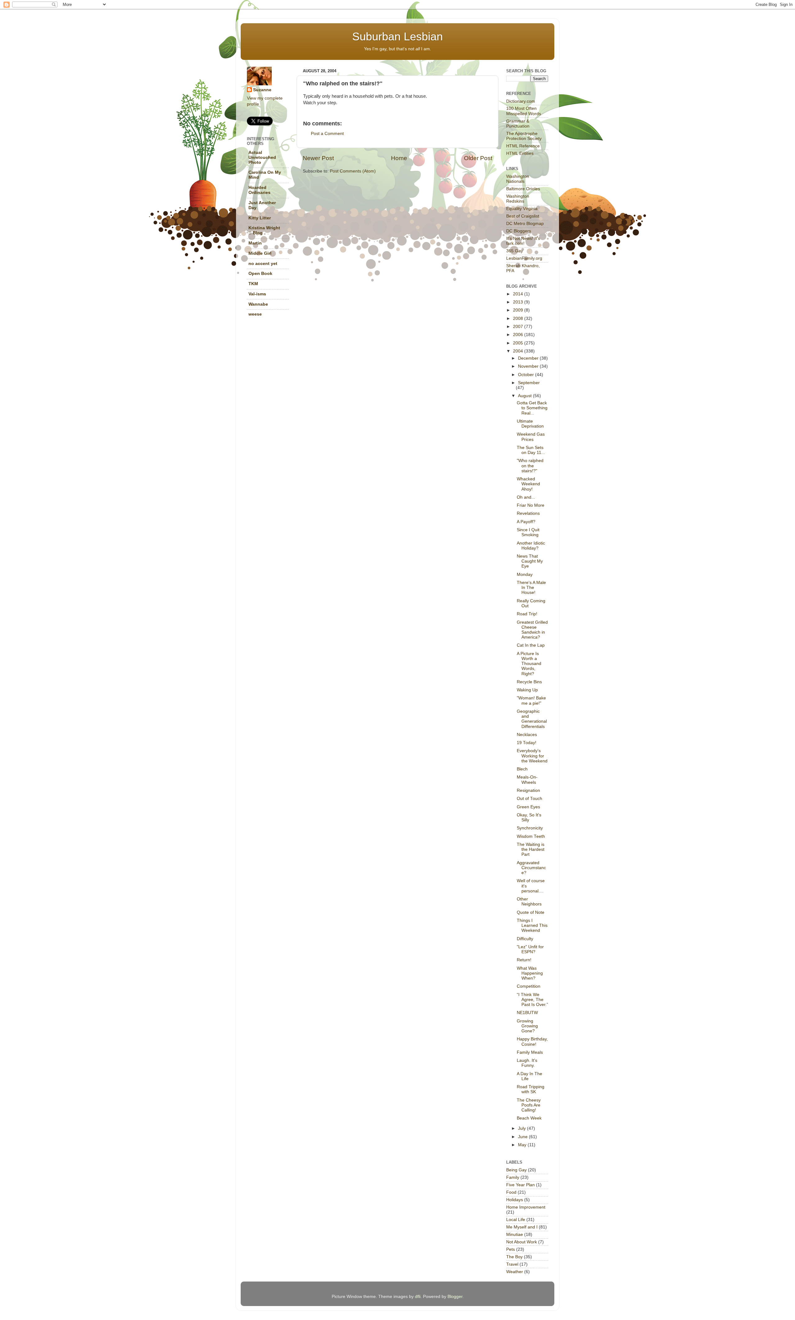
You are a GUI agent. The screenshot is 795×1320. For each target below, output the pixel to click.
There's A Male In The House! (531, 587)
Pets (510, 1249)
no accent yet (262, 263)
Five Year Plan (520, 1185)
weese (255, 314)
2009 (518, 310)
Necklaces (527, 734)
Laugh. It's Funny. (527, 1063)
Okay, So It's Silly (529, 817)
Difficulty (525, 938)
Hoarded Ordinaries (259, 190)
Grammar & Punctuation (517, 123)
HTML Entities (520, 153)
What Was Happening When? (530, 973)
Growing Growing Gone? (527, 1026)
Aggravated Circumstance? (531, 867)
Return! (524, 960)
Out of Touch (529, 798)
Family (512, 1177)
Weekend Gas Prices (531, 437)
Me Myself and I (522, 1227)
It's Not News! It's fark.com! (523, 241)
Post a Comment (327, 133)
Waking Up (527, 690)
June (523, 1136)
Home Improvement (525, 1207)
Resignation (528, 790)
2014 (518, 294)
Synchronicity (530, 828)
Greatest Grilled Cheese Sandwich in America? (532, 630)
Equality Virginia (522, 208)
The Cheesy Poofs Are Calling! (529, 1105)
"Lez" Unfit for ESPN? (530, 949)
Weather (514, 1271)
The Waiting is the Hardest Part (530, 849)
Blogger (454, 1296)
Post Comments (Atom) (353, 171)
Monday (525, 574)
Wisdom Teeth (531, 836)
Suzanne (262, 90)
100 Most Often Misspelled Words (523, 111)
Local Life (515, 1219)
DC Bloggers (518, 231)
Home (399, 158)
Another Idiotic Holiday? (531, 545)
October (526, 374)
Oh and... (526, 497)
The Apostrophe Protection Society (524, 136)
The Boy (514, 1257)
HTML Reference (523, 146)
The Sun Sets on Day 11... (531, 450)
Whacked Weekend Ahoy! (528, 484)
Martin (255, 243)
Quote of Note (530, 912)
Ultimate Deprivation (530, 424)
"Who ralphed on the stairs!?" (530, 465)
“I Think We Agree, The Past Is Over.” (532, 999)
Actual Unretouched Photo (262, 157)
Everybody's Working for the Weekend (532, 755)
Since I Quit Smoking (528, 532)
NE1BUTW (527, 1012)
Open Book (260, 273)
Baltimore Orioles (523, 188)
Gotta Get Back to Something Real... (532, 408)
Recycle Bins (529, 682)
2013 (518, 302)
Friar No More (530, 505)
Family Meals (530, 1052)
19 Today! (526, 742)
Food (511, 1192)
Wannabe (258, 304)
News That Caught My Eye (530, 561)
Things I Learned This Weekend (532, 925)
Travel (512, 1264)
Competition (528, 986)
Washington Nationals (517, 179)
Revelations (528, 513)
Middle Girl (259, 253)
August (525, 395)
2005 (518, 343)
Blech (522, 769)
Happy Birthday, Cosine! (532, 1041)
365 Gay (514, 251)
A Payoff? (526, 521)
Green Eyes (528, 807)
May (523, 1145)
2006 (518, 334)
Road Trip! (527, 614)
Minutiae (514, 1234)
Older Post (478, 158)
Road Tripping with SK (530, 1089)
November (529, 366)
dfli (417, 1296)
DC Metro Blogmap (525, 223)
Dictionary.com (520, 101)
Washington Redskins (517, 199)
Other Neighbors (529, 901)
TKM (253, 283)
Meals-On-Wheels (527, 779)
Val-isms (257, 294)
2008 (518, 318)
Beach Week (529, 1118)
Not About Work (521, 1242)
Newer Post (318, 158)
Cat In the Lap (531, 645)
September (529, 382)
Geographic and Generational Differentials (532, 719)
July (522, 1128)
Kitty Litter (259, 218)
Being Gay (516, 1170)
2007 (518, 326)
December (529, 358)
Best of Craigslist (522, 216)
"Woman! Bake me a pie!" (531, 700)
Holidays (514, 1199)
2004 (518, 351)
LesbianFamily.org (524, 258)
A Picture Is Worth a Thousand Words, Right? (529, 663)
